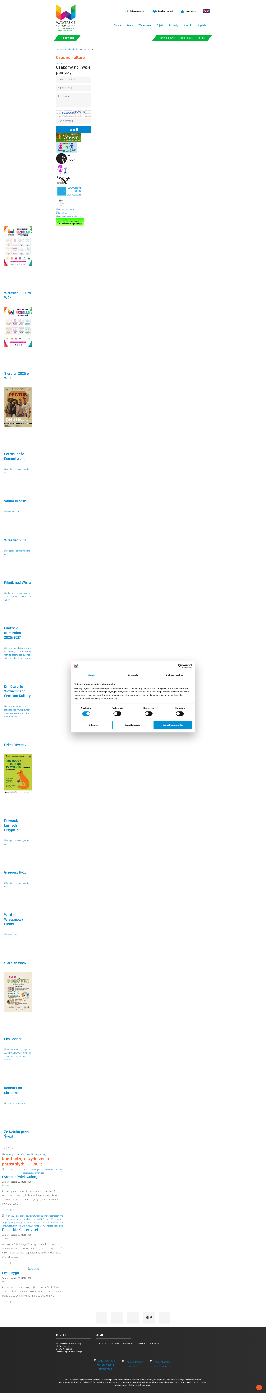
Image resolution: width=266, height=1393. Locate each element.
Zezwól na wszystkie (173, 725)
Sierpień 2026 (15, 963)
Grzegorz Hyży (15, 872)
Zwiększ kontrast (165, 11)
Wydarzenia (145, 25)
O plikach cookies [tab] (174, 675)
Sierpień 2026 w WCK (17, 376)
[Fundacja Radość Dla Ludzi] (66, 147)
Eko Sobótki (13, 1039)
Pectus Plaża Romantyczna (14, 456)
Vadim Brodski (15, 501)
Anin (4, 1281)
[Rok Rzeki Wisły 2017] (68, 216)
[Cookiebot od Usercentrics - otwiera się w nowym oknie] (180, 666)
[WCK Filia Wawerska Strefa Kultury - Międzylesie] (66, 17)
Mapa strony (191, 11)
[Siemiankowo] (62, 169)
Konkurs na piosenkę (13, 1090)
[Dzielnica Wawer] (68, 137)
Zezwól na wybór (133, 725)
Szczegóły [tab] (133, 675)
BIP (148, 1318)
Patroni (115, 1343)
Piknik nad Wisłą (17, 582)
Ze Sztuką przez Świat (16, 1134)
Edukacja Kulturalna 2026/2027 (12, 633)
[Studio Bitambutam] (61, 202)
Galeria (141, 1343)
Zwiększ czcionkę (134, 11)
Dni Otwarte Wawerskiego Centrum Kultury (17, 691)
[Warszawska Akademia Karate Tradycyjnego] (63, 180)
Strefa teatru (186, 38)
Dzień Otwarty (15, 744)
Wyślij (74, 130)
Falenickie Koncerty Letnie (22, 1229)
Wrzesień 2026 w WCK (17, 295)
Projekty (174, 25)
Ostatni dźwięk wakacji (20, 1176)
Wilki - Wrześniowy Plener (13, 919)
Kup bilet (202, 25)
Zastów (5, 1185)
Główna (118, 25)
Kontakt (188, 25)
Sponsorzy (101, 1343)
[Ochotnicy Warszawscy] (161, 1367)
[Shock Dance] (65, 209)
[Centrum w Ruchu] (65, 158)
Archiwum (60, 63)
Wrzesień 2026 (15, 540)
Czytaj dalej (8, 1210)
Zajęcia (160, 25)
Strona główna (167, 38)
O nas (130, 25)
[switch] (117, 713)
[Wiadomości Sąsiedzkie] (70, 222)
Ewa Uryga (10, 1272)
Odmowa (93, 725)
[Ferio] (61, 213)
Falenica (5, 1238)
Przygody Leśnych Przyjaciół (12, 825)
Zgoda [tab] (91, 675)
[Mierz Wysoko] (69, 191)
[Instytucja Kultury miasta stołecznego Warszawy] (105, 1367)
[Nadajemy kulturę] (133, 1367)
